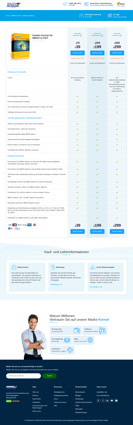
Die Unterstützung (103, 395)
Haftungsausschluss (61, 395)
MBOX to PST (16, 15)
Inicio (8, 15)
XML (55, 405)
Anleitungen (79, 399)
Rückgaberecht (59, 392)
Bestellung (54, 284)
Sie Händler (94, 287)
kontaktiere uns (102, 392)
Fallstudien (36, 402)
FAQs (77, 405)
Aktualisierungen (81, 412)
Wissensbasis (80, 392)
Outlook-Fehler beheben (83, 402)
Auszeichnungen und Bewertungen (40, 407)
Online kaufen (77, 53)
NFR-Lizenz (37, 411)
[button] (72, 4)
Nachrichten (37, 399)
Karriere (35, 395)
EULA (56, 399)
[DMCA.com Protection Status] (13, 402)
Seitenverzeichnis (60, 402)
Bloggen (78, 395)
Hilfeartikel (79, 409)
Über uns (36, 392)
